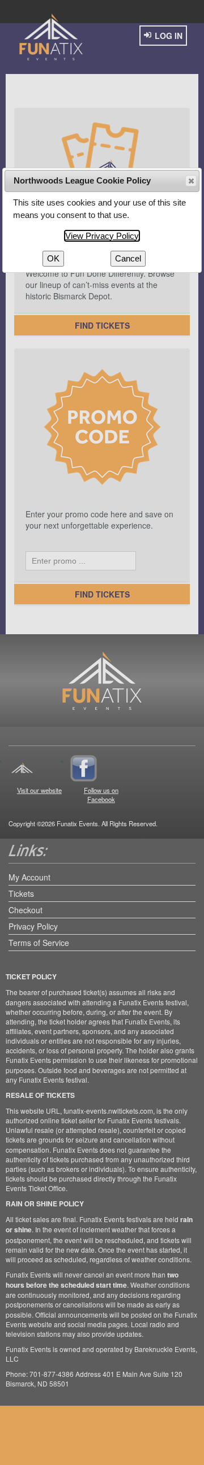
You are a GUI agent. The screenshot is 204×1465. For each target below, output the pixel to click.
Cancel (128, 258)
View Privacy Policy (102, 236)
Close (191, 180)
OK (53, 258)
